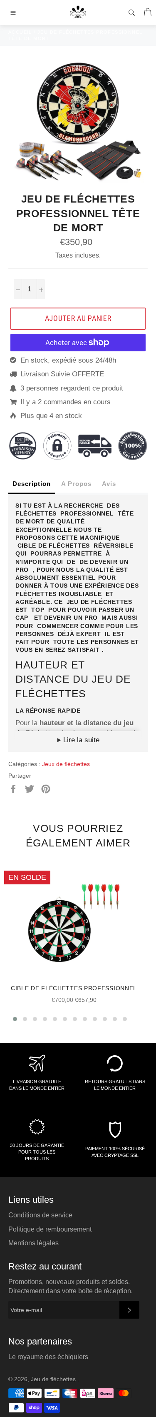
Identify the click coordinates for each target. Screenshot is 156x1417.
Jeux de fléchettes (66, 764)
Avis (109, 483)
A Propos (76, 483)
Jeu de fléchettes (54, 1379)
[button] (15, 1019)
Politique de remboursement (50, 1229)
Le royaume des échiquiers (48, 1356)
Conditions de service (40, 1215)
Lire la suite (80, 740)
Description (31, 483)
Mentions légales (33, 1243)
